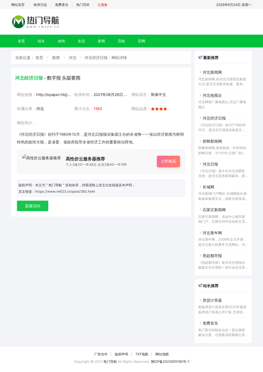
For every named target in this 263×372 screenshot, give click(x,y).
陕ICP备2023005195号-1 (170, 361)
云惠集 (103, 5)
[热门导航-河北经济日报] (36, 28)
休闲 (61, 41)
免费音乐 (61, 5)
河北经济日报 (214, 118)
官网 (141, 41)
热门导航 (110, 361)
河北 (73, 57)
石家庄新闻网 (214, 209)
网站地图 (162, 354)
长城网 (208, 186)
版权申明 (121, 354)
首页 (21, 41)
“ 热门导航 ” (55, 185)
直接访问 (32, 205)
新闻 (101, 41)
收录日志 (40, 5)
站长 (41, 41)
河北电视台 (212, 95)
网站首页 (18, 5)
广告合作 (101, 354)
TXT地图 (141, 354)
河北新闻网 (212, 72)
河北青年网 (212, 232)
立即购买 (168, 161)
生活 (81, 41)
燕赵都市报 (212, 255)
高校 (121, 41)
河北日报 (210, 164)
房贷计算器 (212, 300)
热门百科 (83, 5)
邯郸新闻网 (212, 141)
